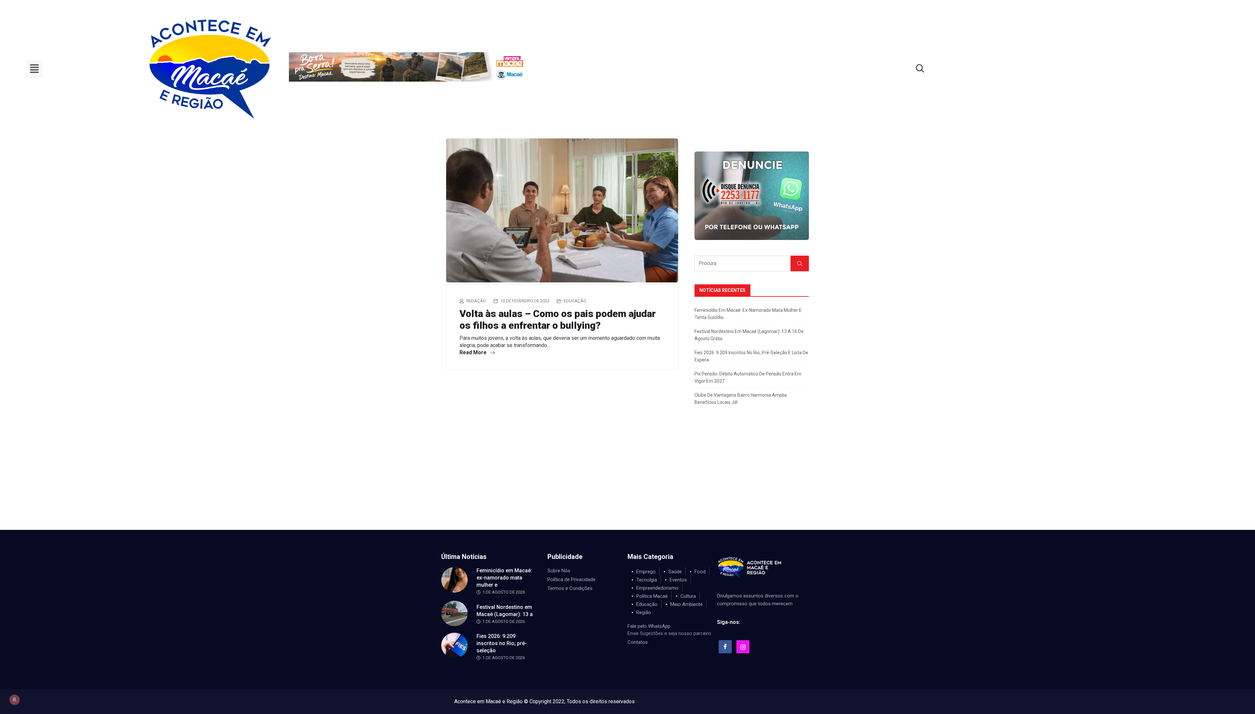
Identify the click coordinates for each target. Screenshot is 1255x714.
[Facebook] (725, 646)
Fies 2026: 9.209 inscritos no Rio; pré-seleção (502, 643)
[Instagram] (742, 646)
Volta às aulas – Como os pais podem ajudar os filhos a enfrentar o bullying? (558, 319)
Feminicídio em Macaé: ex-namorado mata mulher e (504, 577)
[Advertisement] (627, 481)
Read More (474, 352)
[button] (34, 69)
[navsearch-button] (912, 69)
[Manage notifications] (14, 699)
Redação (476, 300)
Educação (575, 300)
